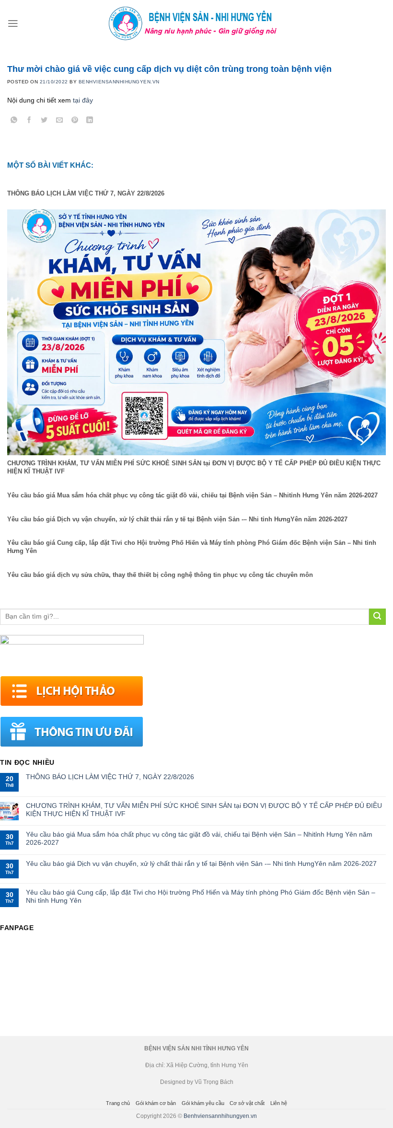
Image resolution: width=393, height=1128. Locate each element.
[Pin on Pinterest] (74, 121)
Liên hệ (278, 1103)
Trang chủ (118, 1103)
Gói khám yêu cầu (203, 1103)
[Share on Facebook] (29, 121)
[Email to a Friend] (60, 121)
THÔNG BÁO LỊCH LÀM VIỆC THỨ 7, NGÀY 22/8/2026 (110, 777)
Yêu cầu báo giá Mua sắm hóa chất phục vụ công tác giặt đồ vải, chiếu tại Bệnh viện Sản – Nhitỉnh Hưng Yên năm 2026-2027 (199, 838)
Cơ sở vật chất (247, 1103)
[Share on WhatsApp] (14, 121)
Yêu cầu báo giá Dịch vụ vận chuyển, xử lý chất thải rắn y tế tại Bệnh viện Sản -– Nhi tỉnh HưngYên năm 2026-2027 (201, 863)
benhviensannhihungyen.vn (119, 81)
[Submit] (377, 617)
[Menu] (13, 23)
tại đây (83, 100)
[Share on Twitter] (44, 121)
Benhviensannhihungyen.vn (220, 1116)
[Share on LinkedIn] (90, 121)
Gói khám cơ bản (156, 1103)
